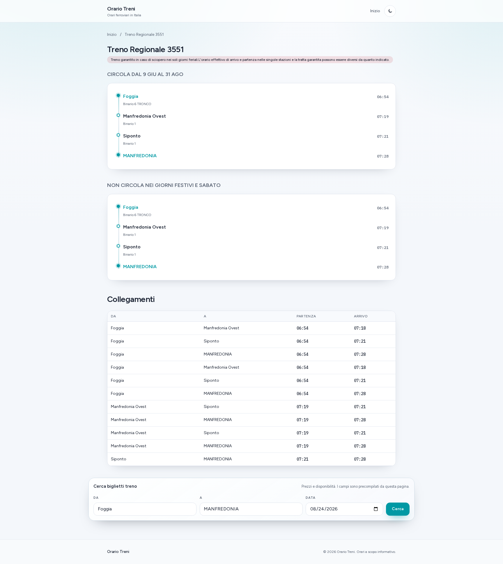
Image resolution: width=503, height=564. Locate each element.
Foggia (130, 96)
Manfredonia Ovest (144, 116)
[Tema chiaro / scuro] (390, 11)
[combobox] (144, 509)
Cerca (398, 508)
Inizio (375, 10)
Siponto (132, 136)
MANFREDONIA (140, 155)
